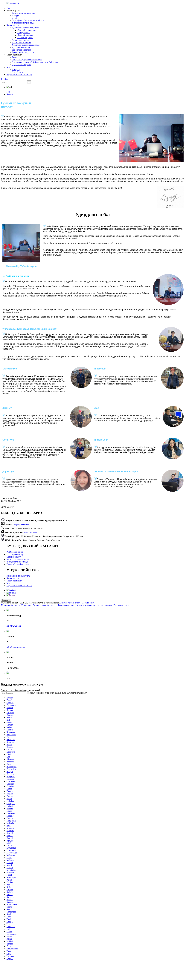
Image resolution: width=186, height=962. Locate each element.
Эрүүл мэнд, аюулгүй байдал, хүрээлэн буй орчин (35, 62)
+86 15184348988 (31, 532)
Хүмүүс (15, 15)
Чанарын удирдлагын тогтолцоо (27, 60)
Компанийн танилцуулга (23, 13)
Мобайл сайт (88, 603)
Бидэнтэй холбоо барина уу (19, 74)
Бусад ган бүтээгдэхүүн (23, 52)
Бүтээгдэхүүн (13, 25)
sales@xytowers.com (21, 524)
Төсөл (15, 57)
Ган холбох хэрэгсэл (21, 50)
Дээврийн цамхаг (25, 35)
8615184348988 (14, 626)
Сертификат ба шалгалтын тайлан (28, 20)
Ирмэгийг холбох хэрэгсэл (19, 564)
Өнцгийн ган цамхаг (27, 30)
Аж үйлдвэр (17, 72)
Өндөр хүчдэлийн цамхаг (44, 605)
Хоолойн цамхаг (25, 37)
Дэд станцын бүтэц (21, 47)
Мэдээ (9, 67)
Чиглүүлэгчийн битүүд (17, 562)
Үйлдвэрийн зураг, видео (24, 23)
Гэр (8, 8)
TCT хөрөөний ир (15, 554)
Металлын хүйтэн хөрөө (18, 559)
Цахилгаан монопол (21, 42)
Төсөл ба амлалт (14, 581)
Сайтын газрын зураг (70, 603)
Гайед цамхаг (23, 32)
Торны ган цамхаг (122, 605)
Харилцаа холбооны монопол (25, 45)
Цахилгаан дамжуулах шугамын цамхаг (94, 605)
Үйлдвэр (16, 69)
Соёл (14, 18)
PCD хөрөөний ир (15, 552)
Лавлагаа (6, 600)
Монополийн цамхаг (10, 605)
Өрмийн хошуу (14, 557)
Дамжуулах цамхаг (21, 40)
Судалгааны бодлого (21, 64)
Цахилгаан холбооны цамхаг (25, 28)
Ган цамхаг (26, 605)
